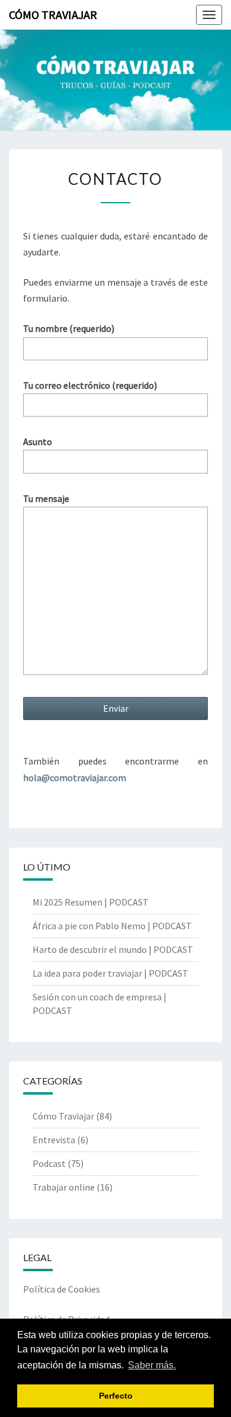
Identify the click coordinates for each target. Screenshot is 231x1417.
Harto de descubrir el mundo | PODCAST (113, 949)
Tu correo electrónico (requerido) (90, 385)
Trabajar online (64, 1187)
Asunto (37, 441)
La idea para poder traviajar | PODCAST (110, 973)
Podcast (49, 1163)
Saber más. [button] (152, 1365)
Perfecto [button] (116, 1395)
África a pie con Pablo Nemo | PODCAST (112, 926)
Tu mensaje (46, 498)
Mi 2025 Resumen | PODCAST (91, 902)
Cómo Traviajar (53, 14)
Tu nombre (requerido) (68, 328)
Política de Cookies (61, 1289)
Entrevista (54, 1140)
